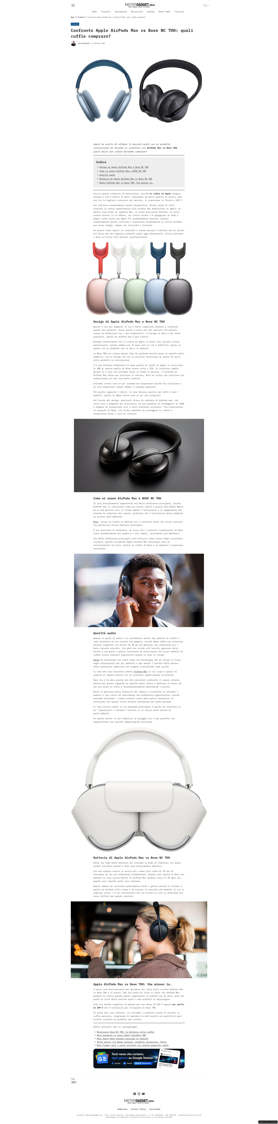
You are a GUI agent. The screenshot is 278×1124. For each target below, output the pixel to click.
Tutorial (179, 11)
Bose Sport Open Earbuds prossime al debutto (122, 1038)
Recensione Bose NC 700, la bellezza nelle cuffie (125, 1032)
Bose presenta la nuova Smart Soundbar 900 (121, 1035)
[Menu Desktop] (73, 5)
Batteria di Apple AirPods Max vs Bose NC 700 (125, 179)
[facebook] (134, 1094)
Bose (95, 522)
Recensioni (137, 11)
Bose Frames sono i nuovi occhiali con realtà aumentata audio (133, 1045)
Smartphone (121, 11)
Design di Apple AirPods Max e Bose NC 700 (123, 167)
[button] (206, 5)
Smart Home (164, 11)
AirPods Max (140, 671)
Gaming (150, 11)
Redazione (122, 1109)
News (94, 11)
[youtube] (143, 1094)
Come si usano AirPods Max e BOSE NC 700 (122, 171)
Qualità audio (107, 175)
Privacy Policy (138, 1109)
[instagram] (139, 1094)
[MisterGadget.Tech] (140, 5)
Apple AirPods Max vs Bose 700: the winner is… (126, 182)
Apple (96, 660)
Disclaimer (155, 1109)
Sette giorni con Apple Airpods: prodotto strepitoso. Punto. (132, 1042)
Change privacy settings (268, 1122)
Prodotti (106, 11)
